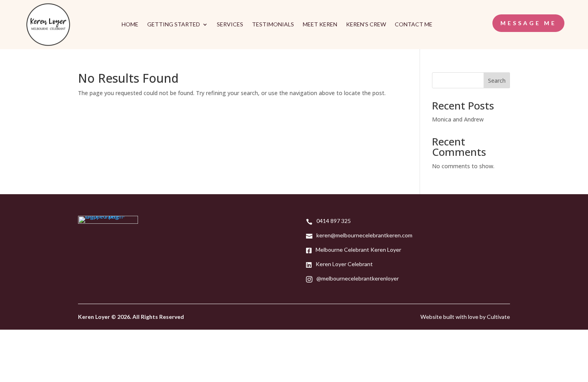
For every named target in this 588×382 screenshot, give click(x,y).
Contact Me (413, 25)
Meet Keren (320, 25)
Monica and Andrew (458, 119)
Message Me (528, 23)
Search (497, 80)
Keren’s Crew (366, 25)
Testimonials (273, 25)
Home (130, 25)
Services (230, 25)
